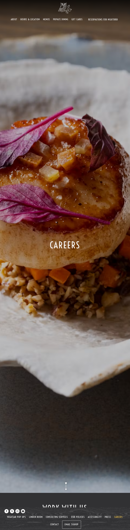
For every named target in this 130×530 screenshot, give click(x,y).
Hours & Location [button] (30, 19)
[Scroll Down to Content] (65, 486)
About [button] (14, 19)
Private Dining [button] (60, 19)
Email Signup (71, 524)
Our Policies (78, 516)
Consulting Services (57, 516)
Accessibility (95, 516)
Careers (118, 516)
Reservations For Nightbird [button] (103, 19)
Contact (54, 524)
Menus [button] (46, 19)
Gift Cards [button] (77, 19)
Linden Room (36, 516)
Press (108, 516)
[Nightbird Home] (65, 7)
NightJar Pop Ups (16, 516)
